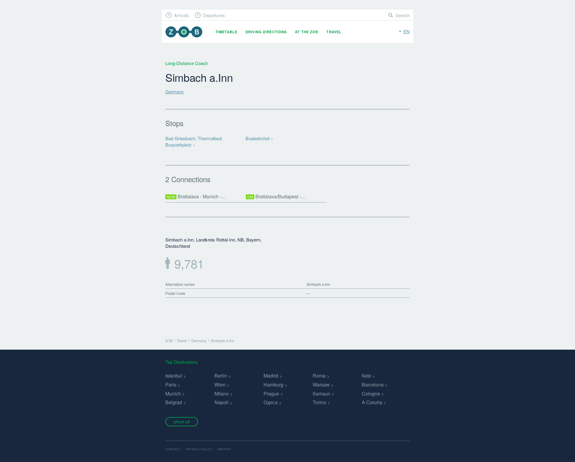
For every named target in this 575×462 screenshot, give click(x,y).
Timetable (226, 31)
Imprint (224, 449)
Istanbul (173, 375)
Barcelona (373, 384)
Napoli (221, 402)
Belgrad (173, 402)
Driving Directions (266, 31)
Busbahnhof (258, 138)
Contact (173, 449)
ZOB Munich (183, 32)
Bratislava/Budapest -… (276, 196)
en (406, 31)
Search (403, 15)
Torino (319, 402)
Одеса (271, 402)
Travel (333, 31)
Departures (214, 15)
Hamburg (273, 384)
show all (182, 421)
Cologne (371, 393)
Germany (174, 91)
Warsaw (321, 384)
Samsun (321, 393)
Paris (170, 384)
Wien (220, 384)
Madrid (271, 375)
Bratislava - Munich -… (196, 196)
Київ (366, 375)
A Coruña (372, 402)
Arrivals (181, 15)
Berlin (220, 375)
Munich (173, 393)
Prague (271, 393)
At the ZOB (306, 31)
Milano (221, 393)
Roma (319, 375)
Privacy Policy (199, 449)
